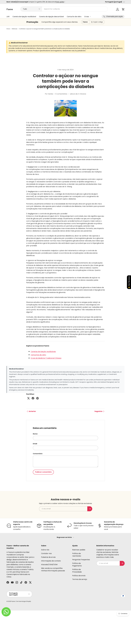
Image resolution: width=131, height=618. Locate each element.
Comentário (37, 454)
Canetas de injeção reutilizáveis (43, 351)
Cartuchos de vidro (38, 355)
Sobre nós (45, 550)
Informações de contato (51, 561)
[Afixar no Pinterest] (37, 398)
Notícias (14, 28)
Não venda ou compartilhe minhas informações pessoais (53, 569)
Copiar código (98, 22)
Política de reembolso (76, 554)
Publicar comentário (43, 472)
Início (8, 28)
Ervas (86, 16)
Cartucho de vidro (74, 16)
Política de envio (78, 575)
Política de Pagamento (77, 564)
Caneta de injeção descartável (51, 16)
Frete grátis (60, 2)
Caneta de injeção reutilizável (24, 16)
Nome (35, 434)
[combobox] (64, 8)
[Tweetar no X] (28, 398)
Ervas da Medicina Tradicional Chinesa (46, 358)
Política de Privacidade (77, 570)
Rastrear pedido (78, 550)
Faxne (13, 601)
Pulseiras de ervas (48, 557)
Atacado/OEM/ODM (49, 564)
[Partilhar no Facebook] (33, 398)
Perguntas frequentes (81, 559)
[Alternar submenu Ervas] (90, 16)
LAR (8, 16)
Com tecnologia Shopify (23, 601)
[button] (123, 9)
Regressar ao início (64, 537)
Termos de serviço (79, 579)
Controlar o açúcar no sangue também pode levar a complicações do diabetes (44, 28)
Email (35, 444)
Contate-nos (46, 553)
